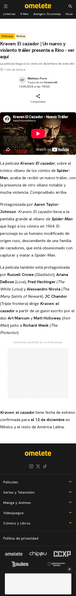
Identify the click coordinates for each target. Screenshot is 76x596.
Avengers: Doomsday (47, 14)
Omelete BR (50, 82)
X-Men (24, 14)
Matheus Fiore (37, 78)
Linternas (9, 14)
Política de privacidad (20, 538)
